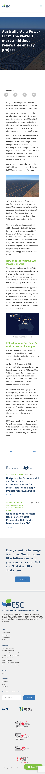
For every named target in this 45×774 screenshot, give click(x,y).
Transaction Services (7, 657)
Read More (9, 495)
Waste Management (7, 660)
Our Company (6, 632)
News (3, 673)
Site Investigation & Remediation (10, 655)
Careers (4, 684)
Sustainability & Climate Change (10, 665)
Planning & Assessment (8, 648)
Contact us (22, 579)
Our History (5, 640)
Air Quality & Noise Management (10, 662)
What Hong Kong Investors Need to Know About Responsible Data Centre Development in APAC (20, 518)
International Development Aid (10, 653)
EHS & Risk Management (8, 650)
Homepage (5, 681)
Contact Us (5, 686)
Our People (5, 635)
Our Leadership (6, 637)
